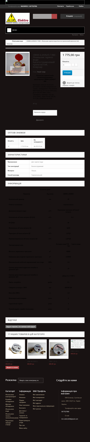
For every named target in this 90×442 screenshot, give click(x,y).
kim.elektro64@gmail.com (69, 419)
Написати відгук (39, 112)
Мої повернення (38, 397)
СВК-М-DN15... (32, 361)
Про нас (22, 425)
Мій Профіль (39, 391)
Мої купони (37, 409)
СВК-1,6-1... (9, 361)
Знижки (21, 394)
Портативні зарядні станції (9, 422)
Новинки (22, 397)
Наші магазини (24, 405)
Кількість (66, 61)
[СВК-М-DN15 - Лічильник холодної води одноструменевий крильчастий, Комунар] (37, 349)
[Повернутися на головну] (8, 41)
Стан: (35, 72)
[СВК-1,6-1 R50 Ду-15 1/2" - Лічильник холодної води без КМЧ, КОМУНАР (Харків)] (15, 349)
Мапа (81, 35)
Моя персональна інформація (43, 406)
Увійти (81, 6)
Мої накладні (37, 400)
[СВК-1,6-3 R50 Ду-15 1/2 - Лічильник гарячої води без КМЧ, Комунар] (58, 349)
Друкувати (40, 120)
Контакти (60, 6)
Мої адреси (37, 403)
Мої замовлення (38, 394)
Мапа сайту (23, 428)
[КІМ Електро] (17, 18)
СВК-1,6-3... (53, 361)
